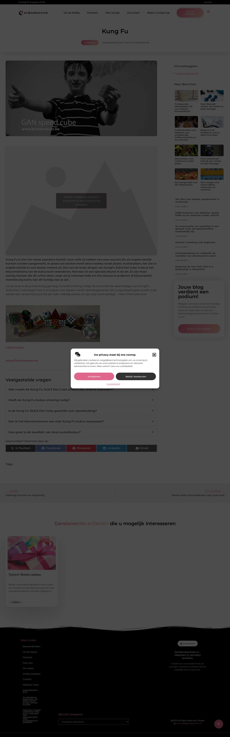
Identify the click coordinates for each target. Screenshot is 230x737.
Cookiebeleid (113, 384)
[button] (154, 354)
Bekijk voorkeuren (136, 376)
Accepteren (94, 376)
